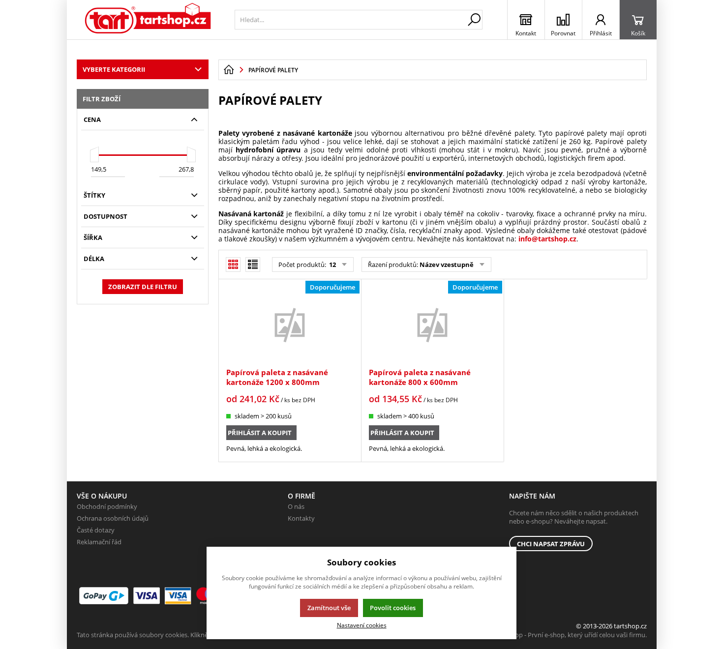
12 (332, 264)
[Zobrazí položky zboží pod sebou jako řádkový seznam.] (252, 264)
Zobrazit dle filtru (142, 286)
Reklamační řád (99, 541)
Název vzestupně (447, 264)
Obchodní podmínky (107, 506)
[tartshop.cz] (148, 19)
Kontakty (301, 518)
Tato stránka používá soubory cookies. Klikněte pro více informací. (173, 634)
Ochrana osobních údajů (113, 518)
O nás (296, 506)
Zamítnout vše (329, 607)
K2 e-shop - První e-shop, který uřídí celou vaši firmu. (570, 634)
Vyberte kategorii (114, 69)
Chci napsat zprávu (551, 543)
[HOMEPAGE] (229, 70)
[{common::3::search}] (474, 20)
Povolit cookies (393, 607)
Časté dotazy (96, 530)
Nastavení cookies (362, 625)
